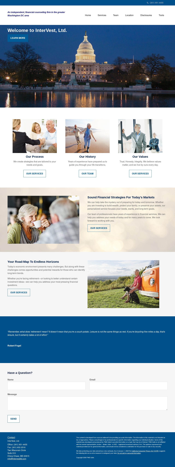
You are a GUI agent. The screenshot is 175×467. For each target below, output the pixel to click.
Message (12, 394)
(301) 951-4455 (156, 2)
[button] (102, 15)
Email (92, 379)
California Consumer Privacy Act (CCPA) (145, 451)
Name (11, 379)
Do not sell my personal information (129, 453)
